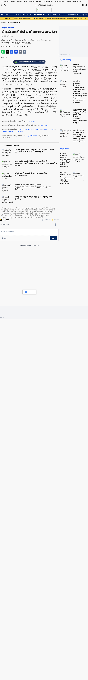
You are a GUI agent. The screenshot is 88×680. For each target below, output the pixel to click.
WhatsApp (44, 125)
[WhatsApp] (3, 52)
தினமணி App (33, 136)
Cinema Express (48, 1)
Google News (19, 132)
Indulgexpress (59, 1)
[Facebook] (11, 52)
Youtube (45, 129)
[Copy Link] (24, 52)
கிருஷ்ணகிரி (7, 27)
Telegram (52, 129)
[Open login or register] (86, 5)
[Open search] (4, 5)
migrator (4, 57)
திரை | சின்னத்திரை (41, 14)
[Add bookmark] (56, 27)
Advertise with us (63, 55)
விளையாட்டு (58, 14)
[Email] (20, 52)
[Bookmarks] (83, 5)
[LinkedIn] (16, 52)
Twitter (30, 129)
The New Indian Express (8, 1)
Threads (5, 132)
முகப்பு (8, 14)
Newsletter (31, 121)
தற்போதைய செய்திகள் (22, 14)
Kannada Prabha (22, 1)
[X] (7, 52)
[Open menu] (1, 5)
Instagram (37, 129)
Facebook (23, 129)
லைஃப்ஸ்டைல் (72, 14)
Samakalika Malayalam (35, 1)
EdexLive (68, 1)
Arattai (10, 132)
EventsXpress (76, 1)
